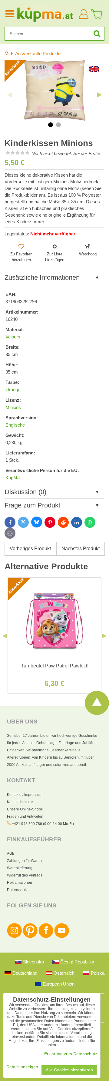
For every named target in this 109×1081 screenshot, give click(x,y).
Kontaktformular (20, 802)
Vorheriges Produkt (30, 548)
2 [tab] (58, 124)
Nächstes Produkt (80, 548)
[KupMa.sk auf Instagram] (14, 937)
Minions (13, 407)
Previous (9, 95)
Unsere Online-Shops (25, 809)
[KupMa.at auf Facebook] (45, 937)
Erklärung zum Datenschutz (70, 1054)
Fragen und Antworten (25, 816)
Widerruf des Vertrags (24, 875)
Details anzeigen (22, 1067)
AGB (11, 853)
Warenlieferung (19, 868)
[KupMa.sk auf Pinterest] (30, 937)
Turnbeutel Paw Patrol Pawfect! (54, 665)
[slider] (17, 152)
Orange (12, 389)
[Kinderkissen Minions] (54, 90)
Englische (15, 425)
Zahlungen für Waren (24, 861)
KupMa (12, 477)
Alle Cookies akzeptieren (69, 1070)
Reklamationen (19, 882)
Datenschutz (17, 890)
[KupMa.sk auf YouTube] (61, 937)
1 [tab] (50, 124)
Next (99, 95)
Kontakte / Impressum (24, 795)
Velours (12, 336)
